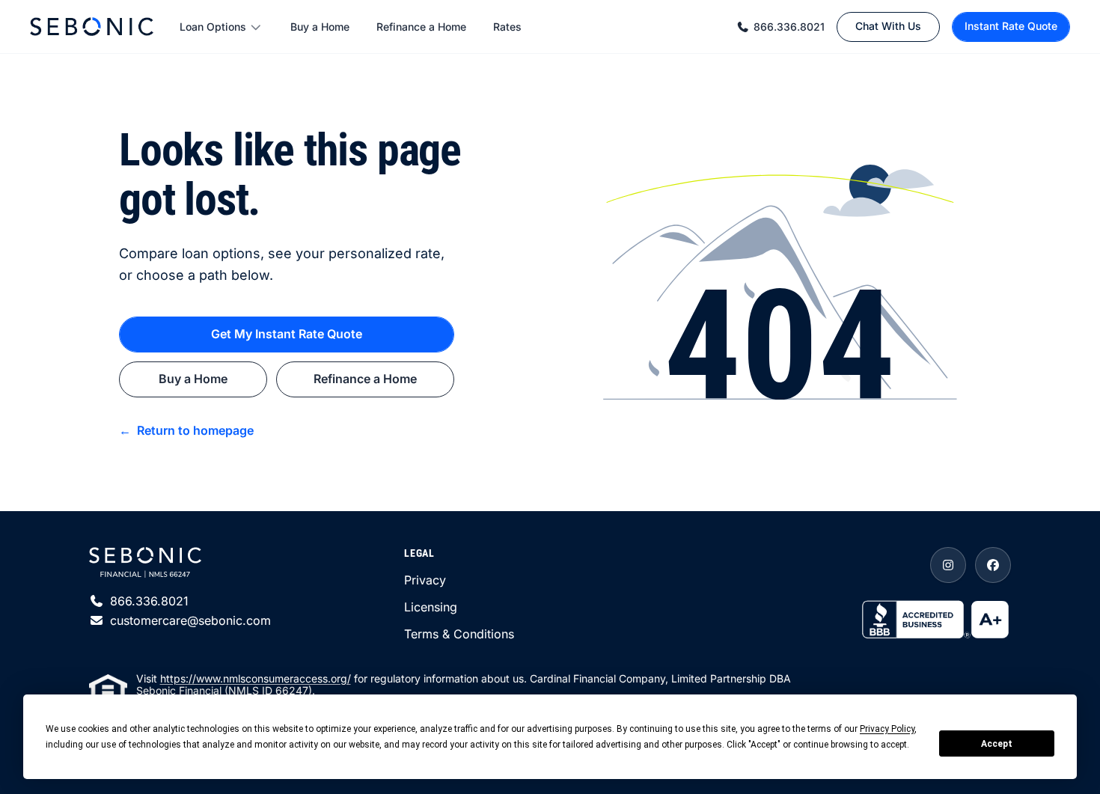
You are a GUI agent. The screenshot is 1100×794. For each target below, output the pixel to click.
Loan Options (213, 26)
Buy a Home (319, 26)
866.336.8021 (789, 26)
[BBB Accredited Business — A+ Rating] (936, 618)
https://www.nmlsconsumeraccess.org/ (255, 678)
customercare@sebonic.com (190, 621)
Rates (507, 26)
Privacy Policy (887, 729)
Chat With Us (888, 25)
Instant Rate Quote (1011, 25)
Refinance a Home (421, 26)
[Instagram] (948, 565)
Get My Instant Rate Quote (286, 333)
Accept (996, 744)
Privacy (425, 579)
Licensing (430, 606)
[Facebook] (993, 565)
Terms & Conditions (459, 633)
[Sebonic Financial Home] (91, 26)
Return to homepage (186, 430)
